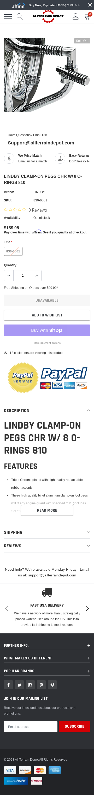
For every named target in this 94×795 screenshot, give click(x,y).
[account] (76, 16)
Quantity (10, 265)
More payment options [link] (47, 343)
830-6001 (13, 251)
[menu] (8, 17)
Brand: (9, 192)
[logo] (48, 16)
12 (11, 353)
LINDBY (39, 192)
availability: (12, 218)
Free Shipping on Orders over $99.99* (31, 288)
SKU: (8, 200)
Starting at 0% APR (54, 5)
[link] (8, 684)
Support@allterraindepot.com (41, 142)
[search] (20, 16)
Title (8, 242)
